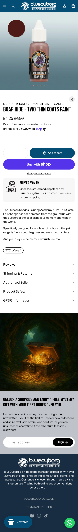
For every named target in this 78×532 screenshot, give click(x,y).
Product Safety (14, 291)
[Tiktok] (46, 515)
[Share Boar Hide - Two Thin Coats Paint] (72, 99)
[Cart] (73, 6)
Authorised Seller (16, 282)
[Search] (13, 6)
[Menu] (4, 6)
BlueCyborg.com (43, 498)
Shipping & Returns (17, 273)
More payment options (39, 173)
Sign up (63, 442)
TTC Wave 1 (13, 250)
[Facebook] (32, 515)
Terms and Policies (39, 506)
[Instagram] (39, 515)
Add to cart (55, 153)
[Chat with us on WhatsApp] (69, 523)
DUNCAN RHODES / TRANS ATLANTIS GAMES (33, 104)
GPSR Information (16, 300)
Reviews (9, 264)
